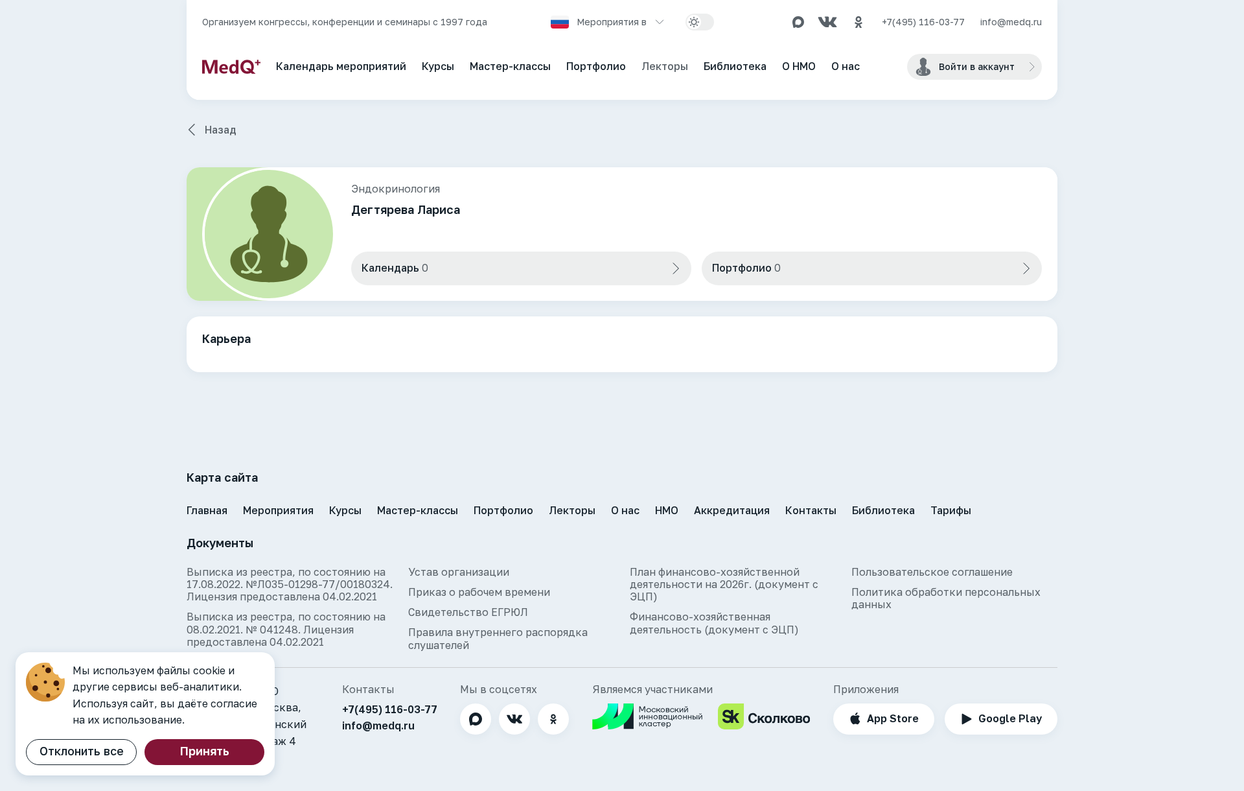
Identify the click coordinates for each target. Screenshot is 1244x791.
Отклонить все (82, 751)
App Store (893, 718)
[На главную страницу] (231, 66)
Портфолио (596, 66)
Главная (207, 510)
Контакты (810, 510)
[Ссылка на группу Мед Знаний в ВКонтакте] (827, 22)
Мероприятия (278, 510)
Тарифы (950, 510)
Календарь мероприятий (341, 66)
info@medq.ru (1011, 22)
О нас (845, 66)
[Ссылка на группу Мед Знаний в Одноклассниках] (858, 22)
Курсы (438, 66)
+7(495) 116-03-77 (923, 22)
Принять (204, 751)
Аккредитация (732, 510)
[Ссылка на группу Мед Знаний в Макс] (798, 22)
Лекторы (664, 66)
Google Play (1010, 718)
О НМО (799, 66)
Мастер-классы (510, 66)
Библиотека (735, 66)
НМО (666, 510)
